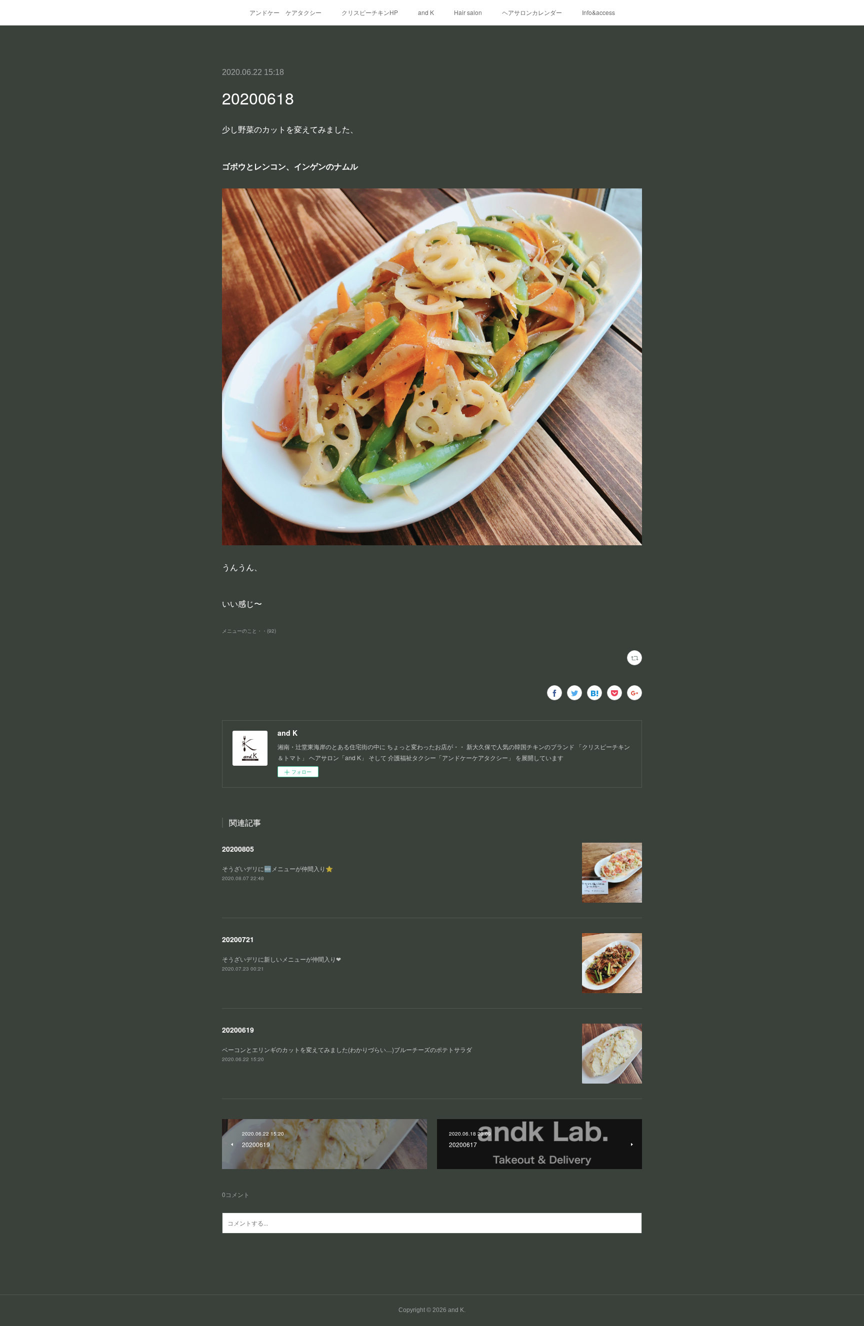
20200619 (238, 1030)
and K (426, 12)
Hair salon (468, 12)
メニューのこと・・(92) (249, 630)
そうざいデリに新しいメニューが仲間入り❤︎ (281, 959)
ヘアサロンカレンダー (532, 12)
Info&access (598, 12)
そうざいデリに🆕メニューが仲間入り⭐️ (277, 868)
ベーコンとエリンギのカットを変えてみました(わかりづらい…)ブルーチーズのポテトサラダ (347, 1049)
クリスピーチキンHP (370, 12)
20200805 (238, 849)
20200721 (238, 939)
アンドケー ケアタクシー (286, 12)
